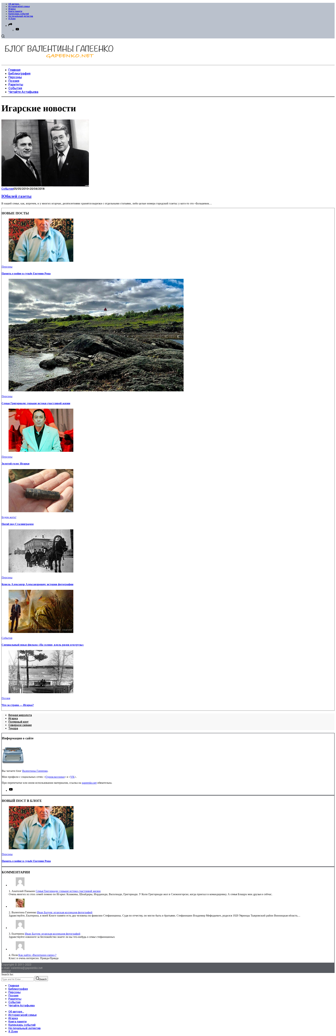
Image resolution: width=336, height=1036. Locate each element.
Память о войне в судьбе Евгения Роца (26, 273)
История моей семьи (19, 6)
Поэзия (6, 698)
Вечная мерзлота (20, 715)
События (7, 188)
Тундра (13, 728)
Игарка (12, 9)
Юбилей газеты (16, 196)
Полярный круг (18, 721)
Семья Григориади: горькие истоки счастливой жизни (36, 403)
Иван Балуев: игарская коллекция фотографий (64, 912)
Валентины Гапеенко (35, 770)
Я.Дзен (12, 18)
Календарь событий (18, 14)
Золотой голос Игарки (15, 463)
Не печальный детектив (20, 16)
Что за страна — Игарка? (18, 705)
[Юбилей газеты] (45, 185)
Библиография (18, 989)
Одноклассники (55, 776)
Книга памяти (15, 11)
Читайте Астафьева (21, 1005)
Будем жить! (9, 517)
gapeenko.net (89, 782)
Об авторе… (14, 4)
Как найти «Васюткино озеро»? (37, 955)
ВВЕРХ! (6, 971)
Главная (13, 985)
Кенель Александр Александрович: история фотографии (37, 584)
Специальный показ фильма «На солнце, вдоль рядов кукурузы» (43, 644)
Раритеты (14, 999)
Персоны (7, 266)
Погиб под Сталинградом (18, 524)
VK (72, 776)
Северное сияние (20, 725)
